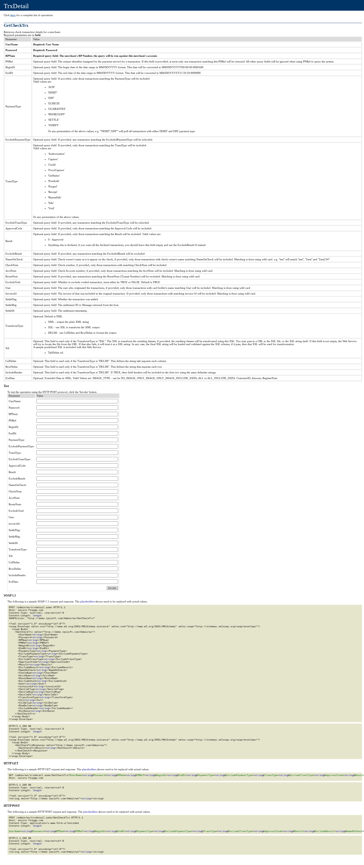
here (13, 15)
